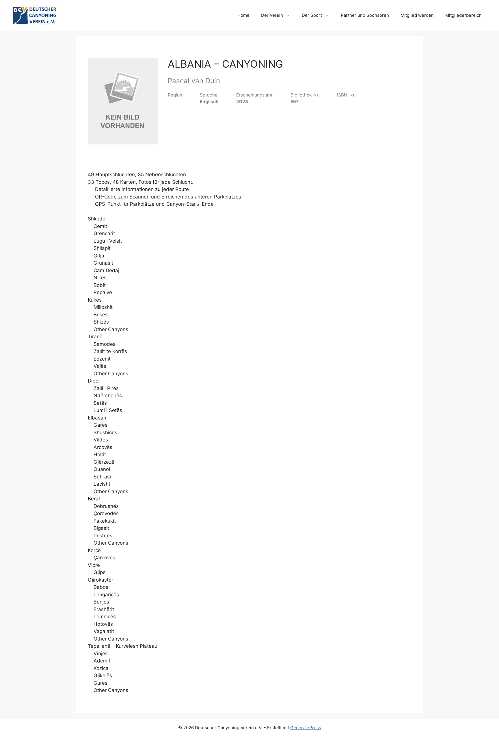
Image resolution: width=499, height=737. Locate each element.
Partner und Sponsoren (365, 15)
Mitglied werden (417, 15)
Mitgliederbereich (463, 15)
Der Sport (312, 15)
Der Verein (272, 15)
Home (243, 15)
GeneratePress (305, 727)
